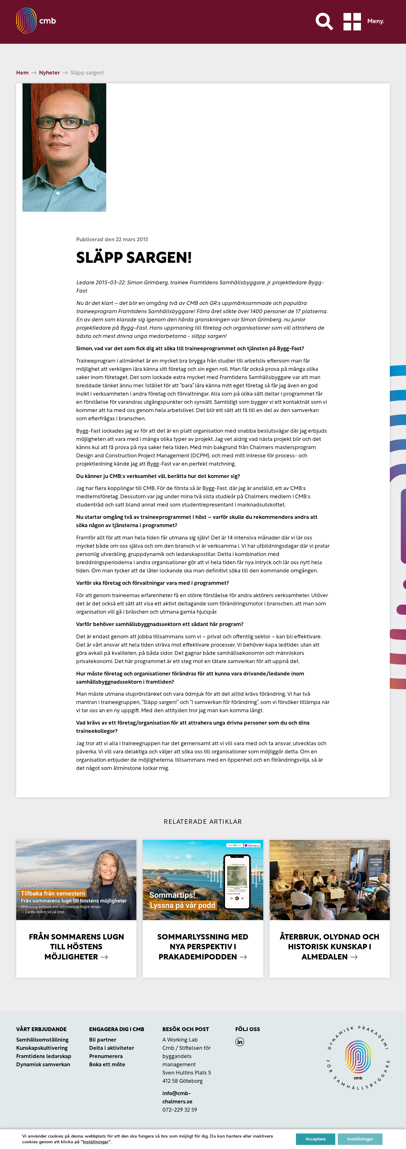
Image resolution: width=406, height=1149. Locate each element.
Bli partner (102, 1040)
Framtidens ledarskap (43, 1056)
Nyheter (49, 73)
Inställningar (95, 1142)
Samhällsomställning (42, 1040)
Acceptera (315, 1139)
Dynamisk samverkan (43, 1065)
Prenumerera (106, 1056)
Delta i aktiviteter (111, 1048)
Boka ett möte (107, 1065)
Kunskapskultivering (42, 1048)
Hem (22, 73)
